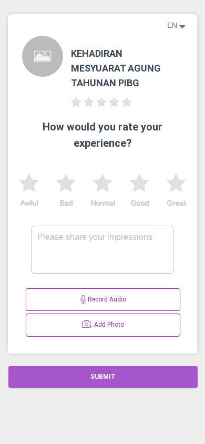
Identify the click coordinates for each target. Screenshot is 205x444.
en (173, 25)
